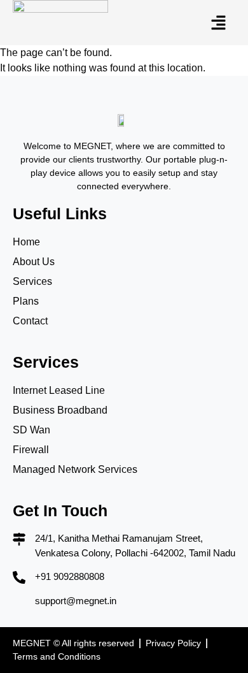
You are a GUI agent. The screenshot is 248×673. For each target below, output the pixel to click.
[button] (219, 22)
